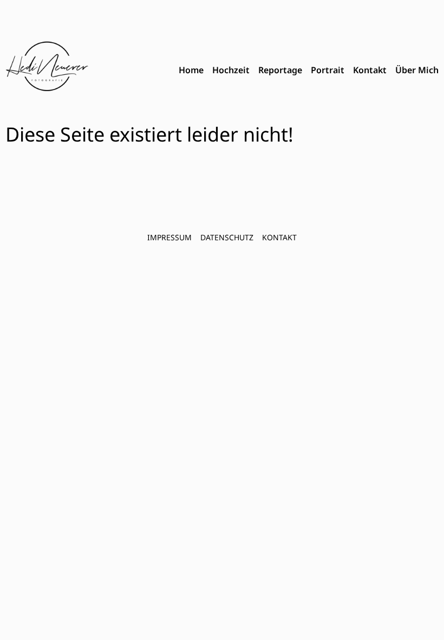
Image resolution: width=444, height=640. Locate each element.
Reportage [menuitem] (280, 70)
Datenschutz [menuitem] (226, 237)
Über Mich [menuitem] (417, 70)
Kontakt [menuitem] (370, 70)
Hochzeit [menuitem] (231, 70)
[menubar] (309, 70)
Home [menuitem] (191, 70)
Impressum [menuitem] (169, 237)
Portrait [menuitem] (327, 70)
